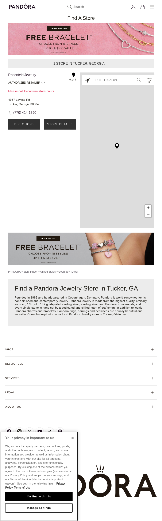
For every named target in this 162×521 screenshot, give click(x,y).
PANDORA (14, 271)
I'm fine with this (39, 496)
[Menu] (152, 6)
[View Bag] (142, 6)
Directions (24, 124)
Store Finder (30, 271)
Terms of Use (22, 487)
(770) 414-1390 (24, 112)
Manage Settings (39, 507)
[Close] (72, 438)
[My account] (133, 6)
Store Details (60, 124)
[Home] (81, 480)
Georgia (63, 271)
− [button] (148, 214)
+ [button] (148, 207)
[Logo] (22, 5)
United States (48, 271)
